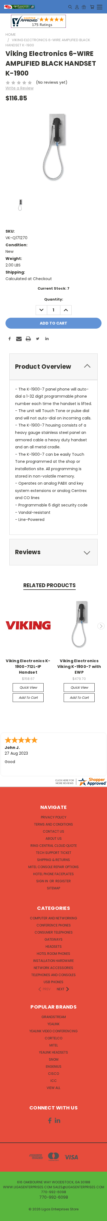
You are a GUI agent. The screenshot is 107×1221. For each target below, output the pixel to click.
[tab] (53, 366)
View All (53, 1087)
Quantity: (53, 299)
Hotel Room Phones (53, 953)
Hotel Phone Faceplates (53, 874)
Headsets (54, 946)
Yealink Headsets (53, 1052)
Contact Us (53, 831)
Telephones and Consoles (53, 975)
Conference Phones (53, 925)
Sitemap (53, 888)
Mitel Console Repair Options (53, 867)
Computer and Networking (53, 918)
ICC (53, 1080)
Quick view (28, 687)
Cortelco (53, 1038)
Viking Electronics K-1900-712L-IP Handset (28, 666)
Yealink (53, 1024)
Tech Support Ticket (53, 852)
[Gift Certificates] (84, 7)
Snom (53, 1059)
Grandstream (53, 1017)
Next (101, 626)
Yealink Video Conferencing (53, 1031)
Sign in (42, 881)
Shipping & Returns (53, 859)
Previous (6, 626)
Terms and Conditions (53, 824)
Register (63, 881)
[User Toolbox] (77, 7)
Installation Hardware (53, 960)
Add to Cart (28, 697)
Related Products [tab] (49, 585)
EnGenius (53, 1066)
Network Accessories (53, 967)
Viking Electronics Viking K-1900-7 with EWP (79, 666)
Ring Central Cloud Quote (53, 845)
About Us (54, 838)
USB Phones (53, 982)
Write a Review (19, 88)
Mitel (53, 1045)
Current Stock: (53, 288)
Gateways (53, 939)
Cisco (53, 1073)
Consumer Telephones (54, 932)
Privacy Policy (53, 817)
